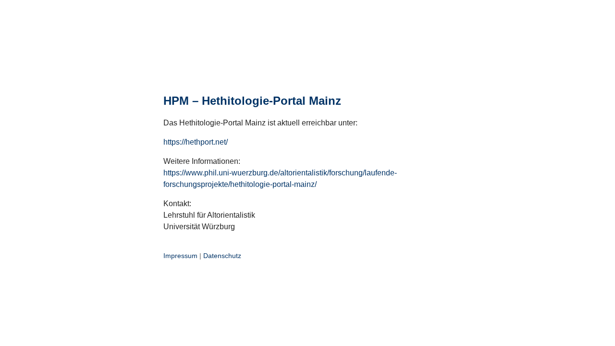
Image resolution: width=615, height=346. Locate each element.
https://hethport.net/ (195, 142)
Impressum (180, 256)
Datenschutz (222, 256)
